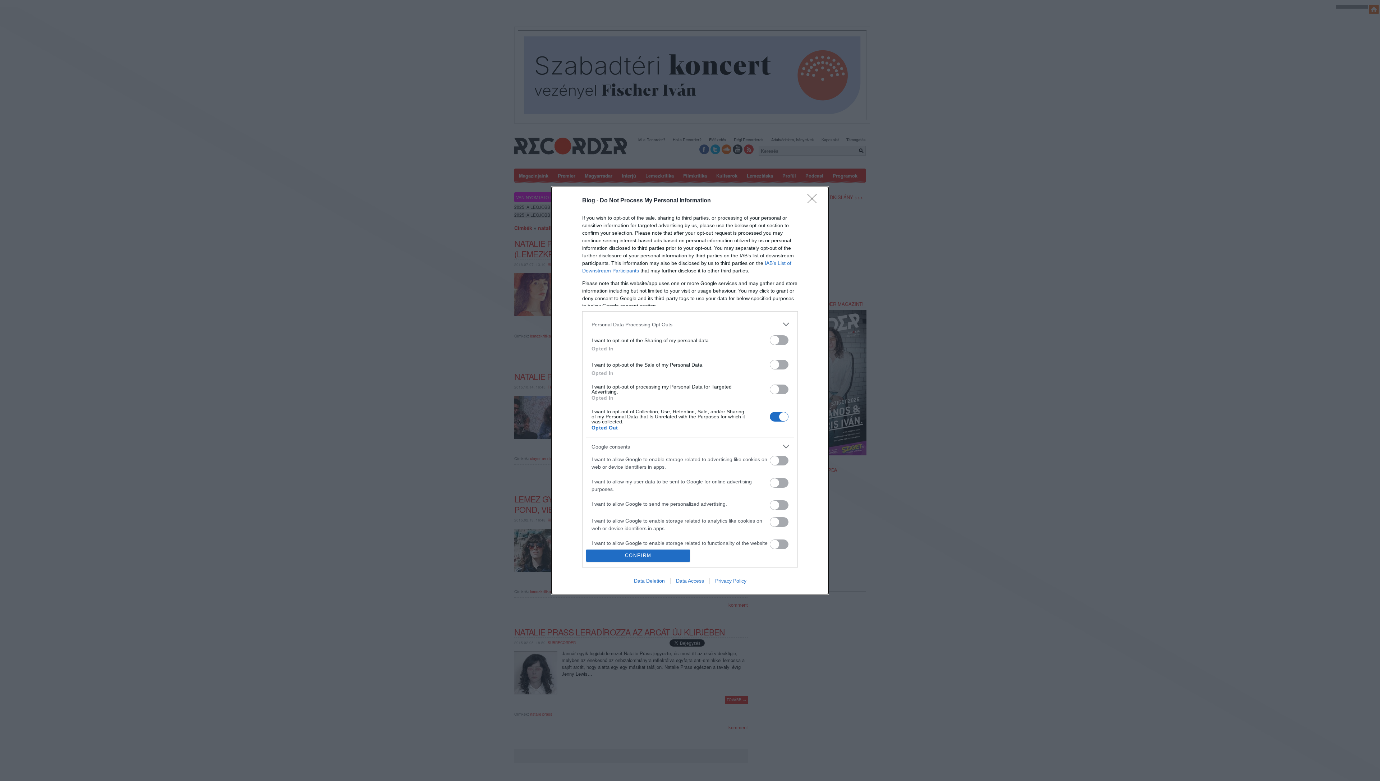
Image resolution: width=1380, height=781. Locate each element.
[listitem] (690, 324)
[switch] (779, 340)
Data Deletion (649, 581)
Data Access (690, 581)
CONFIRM (638, 555)
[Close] (814, 201)
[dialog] (690, 390)
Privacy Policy (730, 581)
